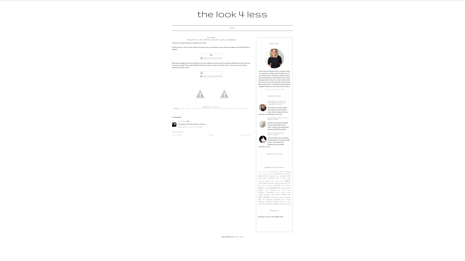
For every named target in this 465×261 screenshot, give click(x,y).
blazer (289, 174)
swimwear (276, 202)
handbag (277, 185)
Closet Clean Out (263, 171)
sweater (261, 202)
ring (273, 195)
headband (288, 185)
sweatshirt (268, 202)
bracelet (272, 176)
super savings (286, 199)
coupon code (279, 181)
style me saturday (265, 199)
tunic (289, 202)
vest (267, 204)
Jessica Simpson (218, 108)
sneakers (288, 197)
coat (272, 181)
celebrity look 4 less (277, 178)
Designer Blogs (238, 237)
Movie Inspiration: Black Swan (276, 133)
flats (265, 183)
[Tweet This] (200, 105)
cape (277, 176)
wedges (245, 108)
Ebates (272, 171)
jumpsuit (267, 190)
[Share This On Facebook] (187, 105)
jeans (289, 188)
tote (286, 202)
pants (283, 192)
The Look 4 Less (232, 14)
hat (283, 185)
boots (266, 176)
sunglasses (277, 199)
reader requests (264, 195)
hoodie (266, 188)
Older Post (177, 135)
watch (271, 204)
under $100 (262, 204)
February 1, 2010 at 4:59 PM (189, 127)
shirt (260, 197)
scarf (289, 195)
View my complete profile (274, 89)
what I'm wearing (285, 204)
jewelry (260, 190)
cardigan (283, 176)
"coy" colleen (181, 121)
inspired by (275, 188)
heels (261, 188)
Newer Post (245, 135)
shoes (238, 108)
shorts (273, 197)
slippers (281, 197)
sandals (230, 108)
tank (282, 202)
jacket (284, 188)
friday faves (271, 183)
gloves (260, 185)
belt (284, 174)
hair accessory (267, 185)
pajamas (277, 192)
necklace (261, 192)
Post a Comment (177, 132)
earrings (260, 183)
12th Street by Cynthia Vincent (195, 108)
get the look (287, 183)
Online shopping (285, 172)
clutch (267, 181)
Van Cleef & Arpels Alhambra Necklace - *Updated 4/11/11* (277, 103)
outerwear (270, 192)
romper (277, 195)
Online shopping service (265, 174)
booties (261, 176)
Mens (276, 172)
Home (232, 28)
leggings (273, 190)
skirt (276, 197)
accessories (277, 174)
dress (288, 180)
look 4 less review (284, 190)
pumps (289, 192)
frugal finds (279, 183)
